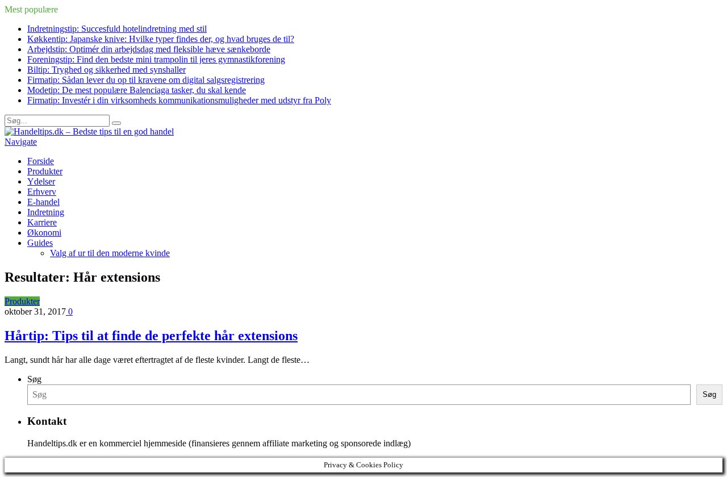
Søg (34, 379)
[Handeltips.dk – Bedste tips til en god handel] (89, 131)
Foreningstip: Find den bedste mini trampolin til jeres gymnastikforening (156, 59)
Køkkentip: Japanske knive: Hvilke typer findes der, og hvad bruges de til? (160, 39)
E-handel (43, 202)
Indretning (45, 212)
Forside (40, 161)
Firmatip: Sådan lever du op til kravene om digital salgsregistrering (146, 80)
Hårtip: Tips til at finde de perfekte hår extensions (151, 335)
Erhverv (41, 191)
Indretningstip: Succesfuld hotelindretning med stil (117, 29)
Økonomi (44, 232)
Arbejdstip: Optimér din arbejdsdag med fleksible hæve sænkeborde (148, 49)
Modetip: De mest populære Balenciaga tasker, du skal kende (136, 90)
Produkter (44, 171)
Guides (40, 243)
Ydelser (41, 181)
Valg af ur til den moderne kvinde (110, 253)
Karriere (42, 222)
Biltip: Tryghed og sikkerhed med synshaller (106, 69)
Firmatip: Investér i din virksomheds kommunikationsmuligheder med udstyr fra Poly (179, 100)
